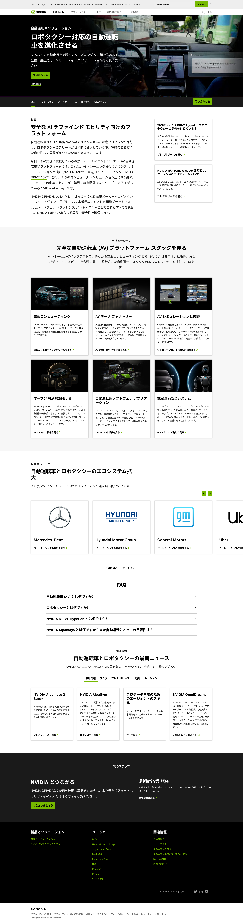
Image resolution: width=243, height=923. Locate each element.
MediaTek (97, 854)
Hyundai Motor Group (103, 844)
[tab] (91, 678)
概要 (33, 101)
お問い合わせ (160, 864)
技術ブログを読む (89, 734)
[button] (209, 12)
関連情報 (85, 101)
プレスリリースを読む (170, 154)
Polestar (96, 869)
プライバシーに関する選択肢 (68, 914)
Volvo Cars (97, 878)
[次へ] (210, 493)
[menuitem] (58, 12)
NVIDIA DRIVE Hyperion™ (46, 324)
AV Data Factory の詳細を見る (111, 349)
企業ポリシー (124, 914)
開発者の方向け (114, 12)
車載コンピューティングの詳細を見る (53, 349)
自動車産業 (133, 12)
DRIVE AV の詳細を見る (107, 432)
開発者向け (36, 84)
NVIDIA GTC (159, 859)
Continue (201, 4)
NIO (94, 864)
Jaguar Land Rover (102, 849)
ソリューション (78, 12)
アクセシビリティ (106, 914)
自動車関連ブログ (162, 849)
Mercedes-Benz (100, 859)
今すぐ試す (132, 734)
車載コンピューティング (43, 839)
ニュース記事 (160, 844)
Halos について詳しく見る (171, 432)
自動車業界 (159, 839)
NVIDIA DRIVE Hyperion (48, 196)
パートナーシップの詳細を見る (50, 548)
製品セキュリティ (143, 914)
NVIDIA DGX (116, 166)
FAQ (75, 101)
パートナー (98, 12)
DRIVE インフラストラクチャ (45, 844)
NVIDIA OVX (72, 172)
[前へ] (204, 493)
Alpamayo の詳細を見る (46, 432)
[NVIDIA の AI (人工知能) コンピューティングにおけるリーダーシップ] (38, 12)
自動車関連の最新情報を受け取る (170, 854)
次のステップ (100, 101)
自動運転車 (58, 12)
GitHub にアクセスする (185, 734)
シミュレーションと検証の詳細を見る (176, 349)
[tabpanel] (121, 714)
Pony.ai (95, 873)
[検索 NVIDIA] (204, 11)
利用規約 (90, 914)
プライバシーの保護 (41, 914)
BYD (94, 839)
